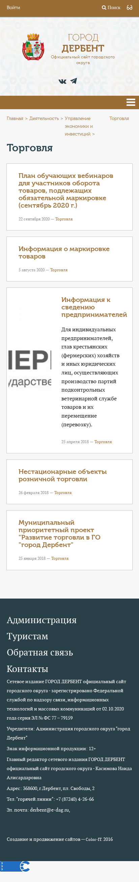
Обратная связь (40, 652)
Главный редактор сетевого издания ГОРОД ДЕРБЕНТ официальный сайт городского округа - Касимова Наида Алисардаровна (69, 768)
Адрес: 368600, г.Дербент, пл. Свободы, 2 (50, 788)
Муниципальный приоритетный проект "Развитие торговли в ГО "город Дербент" (60, 534)
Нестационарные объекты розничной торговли (63, 475)
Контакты (27, 669)
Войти (13, 7)
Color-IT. (94, 839)
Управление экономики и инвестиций (79, 126)
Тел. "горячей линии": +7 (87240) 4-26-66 (50, 799)
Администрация (42, 620)
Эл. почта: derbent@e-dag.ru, (38, 810)
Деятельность (44, 118)
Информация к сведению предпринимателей (94, 307)
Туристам (27, 636)
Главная (15, 118)
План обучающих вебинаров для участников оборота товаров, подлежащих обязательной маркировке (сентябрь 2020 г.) (66, 190)
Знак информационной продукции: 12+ (51, 749)
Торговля (64, 218)
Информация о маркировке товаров (64, 252)
